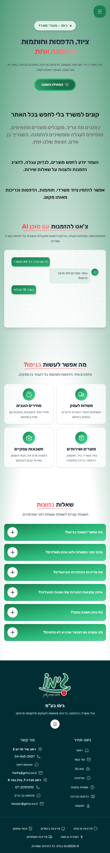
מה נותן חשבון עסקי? (87, 612)
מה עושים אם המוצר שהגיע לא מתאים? (73, 632)
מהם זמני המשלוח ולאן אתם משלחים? (74, 552)
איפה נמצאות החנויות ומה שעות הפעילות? (70, 592)
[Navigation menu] (100, 11)
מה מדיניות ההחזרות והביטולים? (78, 572)
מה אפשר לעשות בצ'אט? (84, 532)
